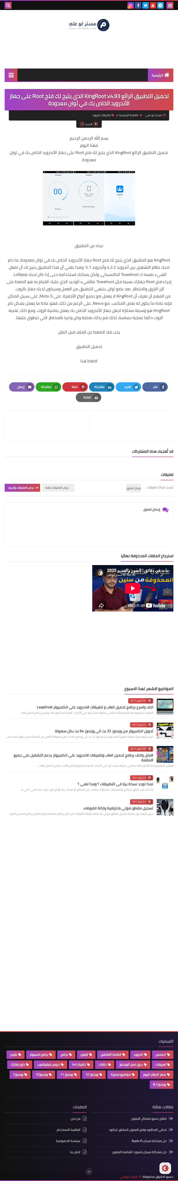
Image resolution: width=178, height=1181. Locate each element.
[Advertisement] (89, 49)
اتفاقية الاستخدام (68, 1130)
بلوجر (13, 1054)
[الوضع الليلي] (165, 1168)
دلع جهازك (18, 1064)
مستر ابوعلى (129, 1176)
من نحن (75, 1119)
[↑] (89, 1171)
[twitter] (145, 5)
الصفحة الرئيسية (128, 115)
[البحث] (8, 5)
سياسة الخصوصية (68, 1141)
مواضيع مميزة (121, 1074)
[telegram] (160, 5)
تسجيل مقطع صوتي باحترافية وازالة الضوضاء (118, 808)
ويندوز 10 (92, 1074)
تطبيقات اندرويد (101, 115)
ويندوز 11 (66, 1074)
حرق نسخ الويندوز (131, 1064)
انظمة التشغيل (111, 1054)
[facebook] (138, 5)
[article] (49, 426)
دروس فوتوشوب (48, 1064)
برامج (64, 1054)
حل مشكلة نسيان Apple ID (149, 1141)
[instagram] (130, 5)
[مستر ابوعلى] (89, 24)
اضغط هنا (89, 361)
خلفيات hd (79, 1064)
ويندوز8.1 (159, 1084)
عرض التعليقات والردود (21, 487)
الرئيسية (157, 75)
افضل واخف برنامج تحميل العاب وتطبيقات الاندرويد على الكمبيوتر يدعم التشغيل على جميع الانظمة (83, 757)
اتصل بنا (75, 1152)
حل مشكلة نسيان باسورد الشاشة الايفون (139, 1152)
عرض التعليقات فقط (57, 487)
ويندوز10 (42, 1074)
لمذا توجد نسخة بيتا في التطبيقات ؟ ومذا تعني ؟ (115, 783)
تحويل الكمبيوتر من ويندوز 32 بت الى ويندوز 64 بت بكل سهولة (104, 730)
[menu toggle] (169, 5)
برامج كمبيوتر (39, 1054)
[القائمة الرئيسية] (11, 75)
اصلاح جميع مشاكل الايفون (149, 1119)
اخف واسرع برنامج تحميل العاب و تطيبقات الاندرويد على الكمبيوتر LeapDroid (95, 706)
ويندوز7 (18, 1074)
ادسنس (161, 1054)
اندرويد (138, 1054)
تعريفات (160, 1064)
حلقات (103, 1064)
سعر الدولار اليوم (154, 1074)
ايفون (84, 1054)
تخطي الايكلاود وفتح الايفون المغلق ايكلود (138, 1130)
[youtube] (153, 5)
